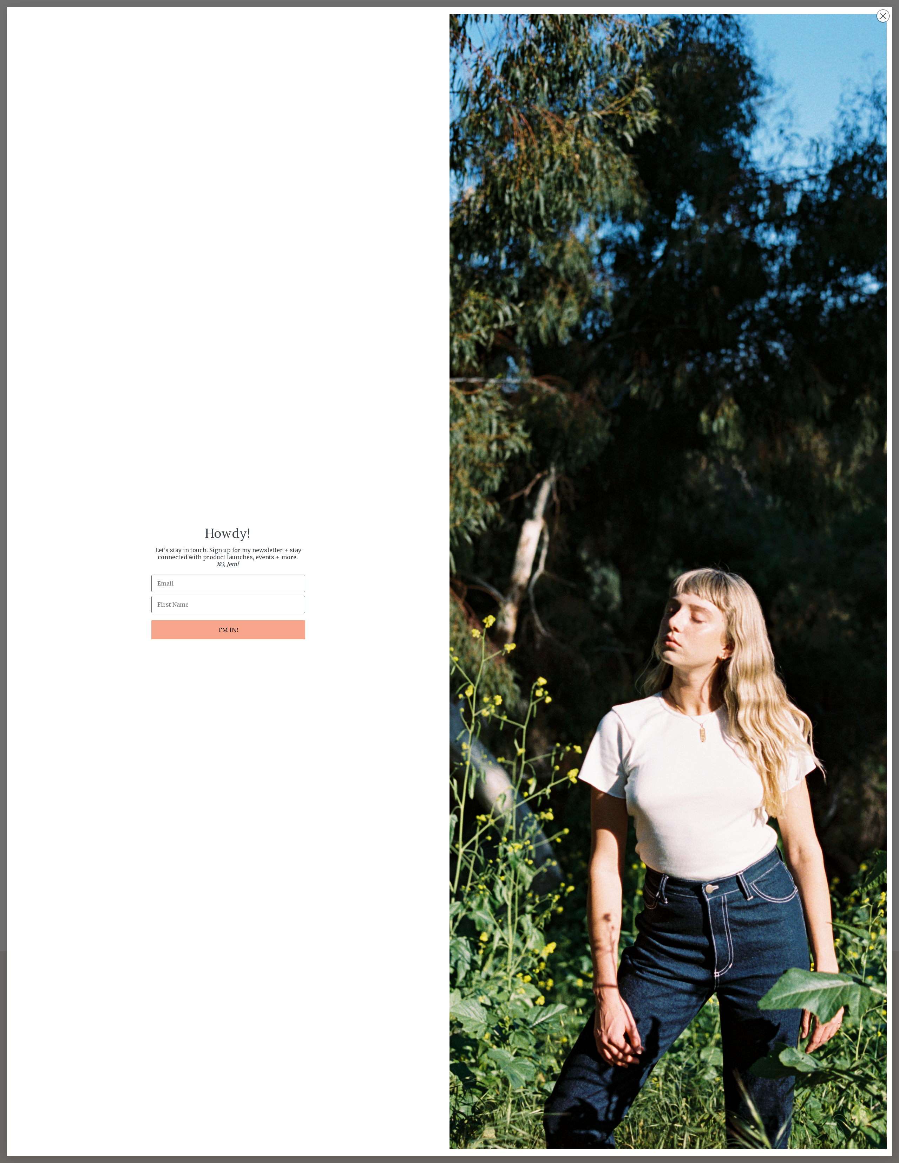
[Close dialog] (883, 16)
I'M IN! (228, 630)
